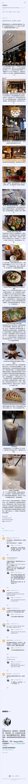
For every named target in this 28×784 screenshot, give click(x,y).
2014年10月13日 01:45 (18, 629)
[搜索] (25, 2)
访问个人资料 (4, 752)
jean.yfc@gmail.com (7, 750)
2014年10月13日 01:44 (18, 572)
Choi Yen (9, 673)
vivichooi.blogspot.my (12, 557)
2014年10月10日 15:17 (16, 673)
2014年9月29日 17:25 (11, 559)
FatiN (8, 590)
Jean (12, 545)
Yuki (8, 657)
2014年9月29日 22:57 (15, 608)
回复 (7, 554)
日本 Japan (5, 12)
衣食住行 (4, 5)
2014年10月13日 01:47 (18, 679)
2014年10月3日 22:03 (13, 657)
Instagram (13, 744)
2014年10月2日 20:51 (17, 640)
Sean (8, 623)
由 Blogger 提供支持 (15, 776)
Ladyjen (9, 608)
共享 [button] (3, 528)
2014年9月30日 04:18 (14, 623)
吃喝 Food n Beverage (9, 530)
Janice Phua (10, 640)
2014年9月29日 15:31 (15, 537)
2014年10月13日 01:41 (18, 545)
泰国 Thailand (13, 12)
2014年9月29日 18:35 (14, 590)
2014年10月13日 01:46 (18, 647)
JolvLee (8, 538)
